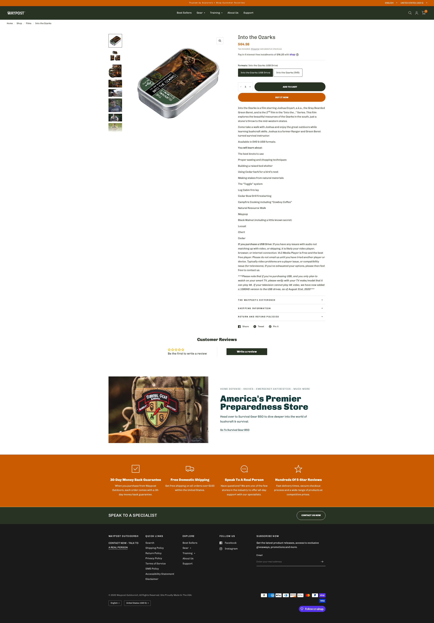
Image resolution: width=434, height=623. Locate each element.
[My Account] (416, 13)
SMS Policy (152, 568)
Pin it (276, 326)
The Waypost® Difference (256, 300)
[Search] (410, 13)
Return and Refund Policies (258, 316)
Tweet (261, 326)
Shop (19, 23)
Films (28, 23)
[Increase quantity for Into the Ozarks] (250, 87)
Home (10, 23)
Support (248, 12)
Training (215, 12)
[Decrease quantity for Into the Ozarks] (240, 87)
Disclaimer (151, 579)
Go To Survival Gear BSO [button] (235, 429)
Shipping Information (254, 308)
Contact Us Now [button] (311, 515)
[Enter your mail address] (322, 561)
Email (259, 555)
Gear (200, 12)
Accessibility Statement (159, 573)
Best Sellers (184, 12)
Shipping (255, 49)
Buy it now (281, 97)
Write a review (247, 351)
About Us (233, 12)
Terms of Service (155, 563)
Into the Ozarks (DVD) (288, 72)
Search (149, 542)
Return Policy (153, 553)
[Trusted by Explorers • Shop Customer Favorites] (217, 3)
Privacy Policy (153, 558)
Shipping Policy (154, 547)
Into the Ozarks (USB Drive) (255, 72)
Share (245, 326)
